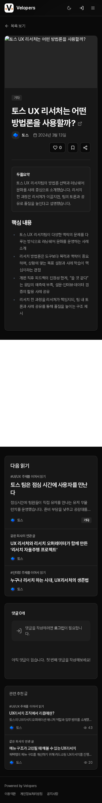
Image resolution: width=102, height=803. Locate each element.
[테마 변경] (69, 8)
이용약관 (10, 794)
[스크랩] (73, 148)
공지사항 (52, 794)
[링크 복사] (85, 148)
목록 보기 (18, 26)
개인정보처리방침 (31, 794)
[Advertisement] (51, 393)
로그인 (59, 628)
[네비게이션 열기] (92, 8)
